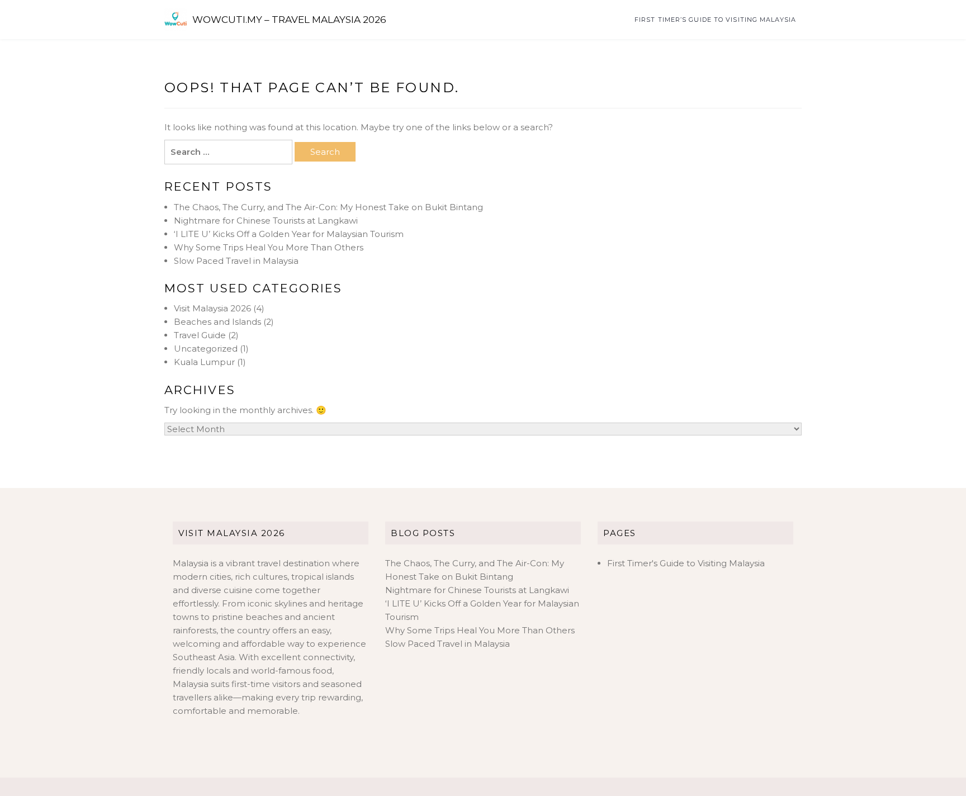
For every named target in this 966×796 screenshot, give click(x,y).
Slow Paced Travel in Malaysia (236, 260)
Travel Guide (200, 335)
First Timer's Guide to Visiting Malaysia (686, 563)
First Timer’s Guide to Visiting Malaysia (715, 19)
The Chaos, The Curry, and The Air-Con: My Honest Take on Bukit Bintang (328, 207)
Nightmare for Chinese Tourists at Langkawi (266, 220)
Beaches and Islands (217, 321)
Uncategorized (206, 348)
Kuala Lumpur (204, 362)
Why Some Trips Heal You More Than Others (268, 247)
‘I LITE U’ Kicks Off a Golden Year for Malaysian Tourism (289, 234)
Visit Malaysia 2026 (212, 308)
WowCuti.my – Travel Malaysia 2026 (289, 19)
